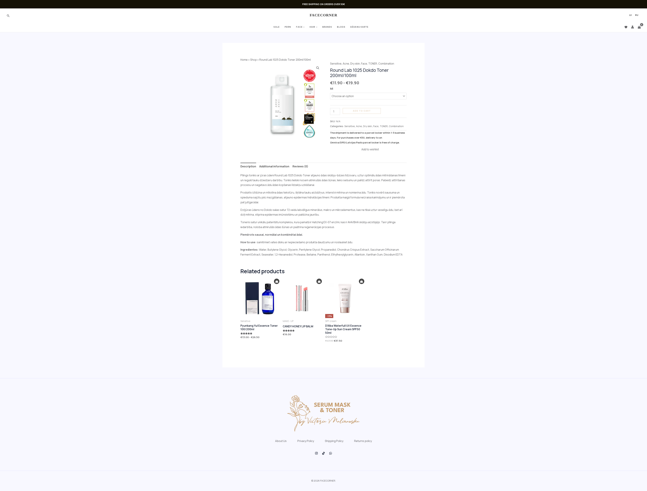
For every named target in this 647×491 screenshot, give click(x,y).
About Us (281, 441)
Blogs (341, 26)
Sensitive (336, 63)
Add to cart (362, 110)
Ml (331, 89)
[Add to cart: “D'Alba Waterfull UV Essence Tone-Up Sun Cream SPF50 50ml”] (361, 281)
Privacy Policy (305, 441)
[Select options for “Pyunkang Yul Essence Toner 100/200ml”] (276, 281)
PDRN (288, 26)
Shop (253, 60)
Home (244, 60)
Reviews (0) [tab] (300, 166)
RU (636, 15)
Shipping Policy (334, 441)
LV (630, 15)
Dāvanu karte (359, 26)
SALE (276, 26)
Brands (327, 26)
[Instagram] (316, 453)
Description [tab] (248, 166)
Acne (346, 63)
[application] (303, 27)
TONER (372, 63)
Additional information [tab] (274, 166)
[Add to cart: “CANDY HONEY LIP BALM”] (319, 281)
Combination (386, 63)
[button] (318, 68)
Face (299, 26)
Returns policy (363, 441)
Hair (312, 26)
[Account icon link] (632, 26)
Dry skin (355, 63)
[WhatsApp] (330, 453)
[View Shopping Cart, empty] (639, 27)
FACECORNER (323, 15)
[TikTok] (323, 453)
